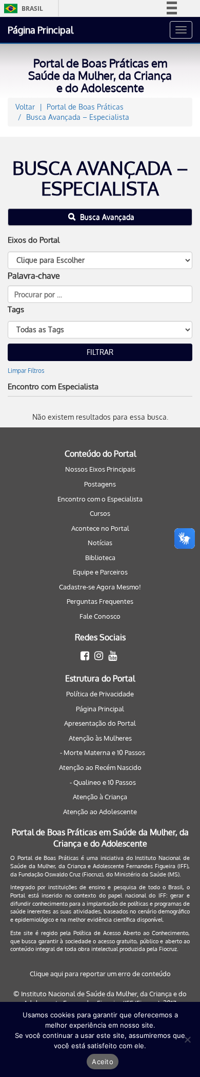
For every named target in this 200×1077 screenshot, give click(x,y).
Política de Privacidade (100, 694)
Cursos (100, 513)
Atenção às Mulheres (100, 738)
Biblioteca (100, 557)
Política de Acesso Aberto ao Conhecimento (130, 933)
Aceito (102, 1061)
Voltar (25, 106)
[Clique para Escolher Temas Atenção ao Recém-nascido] (100, 260)
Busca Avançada (106, 216)
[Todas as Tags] (100, 329)
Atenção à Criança (100, 797)
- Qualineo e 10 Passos (103, 782)
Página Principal (40, 29)
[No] (187, 1039)
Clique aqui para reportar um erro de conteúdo (100, 974)
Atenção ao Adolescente (100, 811)
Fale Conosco (100, 616)
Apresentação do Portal (100, 723)
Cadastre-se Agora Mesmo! (100, 587)
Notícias (100, 542)
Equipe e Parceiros (100, 572)
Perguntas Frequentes (100, 601)
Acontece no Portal (100, 528)
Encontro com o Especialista (100, 499)
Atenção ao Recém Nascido (100, 767)
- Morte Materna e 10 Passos (102, 752)
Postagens (100, 484)
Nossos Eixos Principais (100, 469)
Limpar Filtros (26, 370)
